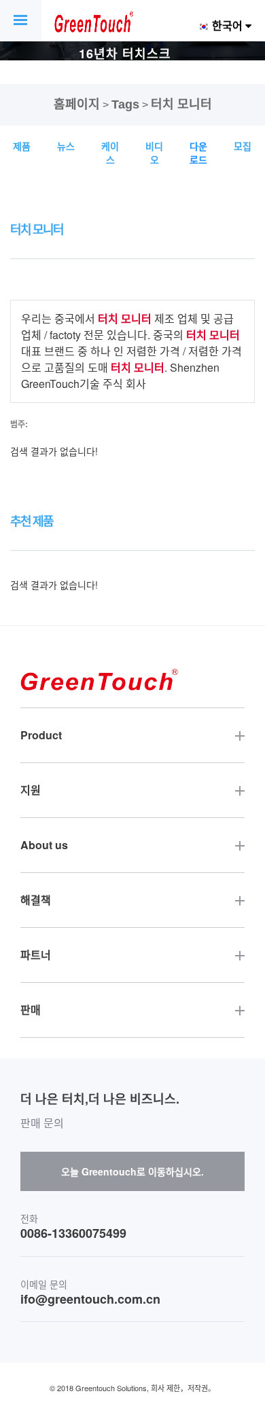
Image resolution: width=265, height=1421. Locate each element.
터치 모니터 (181, 104)
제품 (22, 146)
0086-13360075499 (73, 1233)
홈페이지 (77, 104)
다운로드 (198, 152)
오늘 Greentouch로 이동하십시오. (132, 1171)
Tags (125, 104)
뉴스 (66, 146)
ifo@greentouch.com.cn (90, 1299)
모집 (242, 146)
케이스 (110, 152)
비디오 (154, 152)
